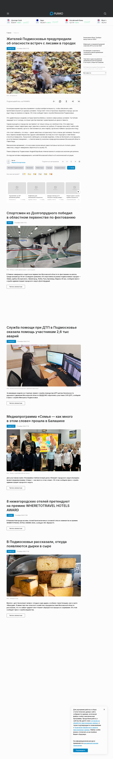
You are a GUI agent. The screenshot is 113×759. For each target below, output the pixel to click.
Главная (9, 32)
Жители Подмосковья (15, 168)
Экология (29, 168)
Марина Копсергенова (18, 162)
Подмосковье (60, 168)
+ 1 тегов (71, 168)
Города (49, 168)
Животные (39, 168)
